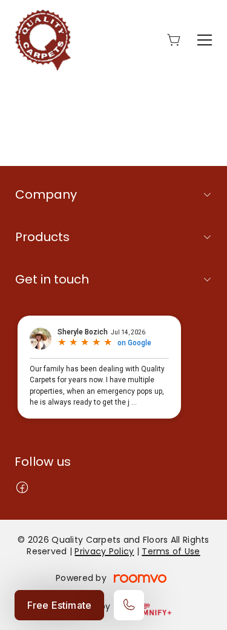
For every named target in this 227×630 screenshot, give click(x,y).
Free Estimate (59, 605)
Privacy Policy (104, 551)
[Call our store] (129, 605)
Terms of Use (171, 551)
